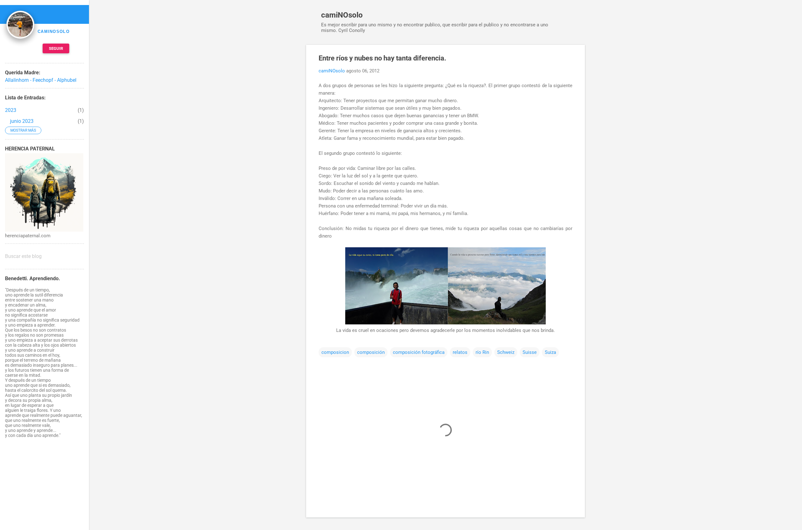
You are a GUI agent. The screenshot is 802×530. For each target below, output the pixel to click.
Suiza (550, 352)
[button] (568, 58)
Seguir (56, 48)
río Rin (482, 352)
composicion (335, 352)
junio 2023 (22, 121)
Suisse (530, 352)
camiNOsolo (342, 15)
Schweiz (505, 352)
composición (371, 352)
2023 (10, 110)
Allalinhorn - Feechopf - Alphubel (40, 80)
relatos (460, 352)
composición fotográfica (419, 352)
